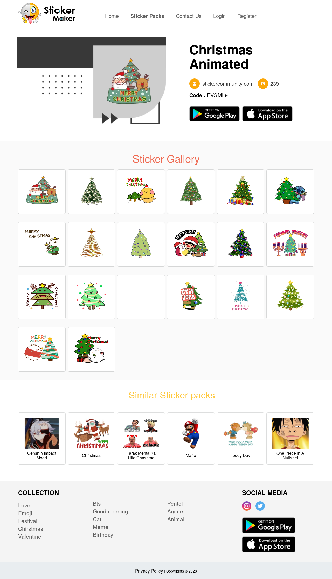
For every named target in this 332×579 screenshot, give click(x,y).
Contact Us (189, 16)
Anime (175, 511)
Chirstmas (30, 528)
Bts (97, 503)
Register (247, 16)
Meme (100, 527)
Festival (27, 521)
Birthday (103, 534)
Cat (97, 519)
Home (113, 16)
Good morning (110, 511)
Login (219, 16)
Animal (175, 519)
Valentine (29, 536)
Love (24, 505)
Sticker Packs (147, 16)
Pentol (175, 503)
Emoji (25, 513)
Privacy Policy (149, 570)
